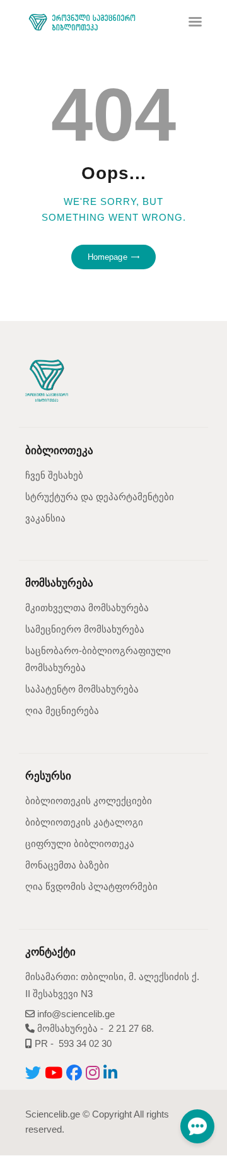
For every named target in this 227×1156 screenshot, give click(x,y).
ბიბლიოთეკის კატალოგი (84, 822)
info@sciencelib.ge (75, 1014)
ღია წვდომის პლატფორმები (91, 887)
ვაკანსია (45, 518)
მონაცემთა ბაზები (67, 865)
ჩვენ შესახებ (54, 475)
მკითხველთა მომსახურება (87, 608)
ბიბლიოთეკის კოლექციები (88, 801)
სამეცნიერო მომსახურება (84, 629)
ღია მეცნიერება (62, 711)
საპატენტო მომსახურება (82, 689)
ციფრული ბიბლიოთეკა (79, 844)
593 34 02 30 (85, 1044)
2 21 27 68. (131, 1029)
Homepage (107, 257)
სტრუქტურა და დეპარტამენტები (99, 497)
